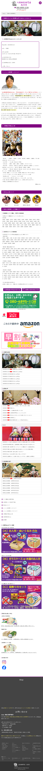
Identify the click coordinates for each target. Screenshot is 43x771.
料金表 (10, 725)
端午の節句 (16, 205)
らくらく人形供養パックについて (9, 508)
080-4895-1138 (22, 8)
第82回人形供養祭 (11, 485)
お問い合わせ (14, 744)
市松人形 (36, 205)
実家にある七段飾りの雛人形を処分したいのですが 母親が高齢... (18, 449)
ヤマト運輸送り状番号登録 (8, 499)
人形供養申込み (4, 747)
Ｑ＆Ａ (13, 743)
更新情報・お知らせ (5, 743)
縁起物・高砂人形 (26, 205)
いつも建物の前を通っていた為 (13, 410)
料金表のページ (18, 234)
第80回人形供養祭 (11, 490)
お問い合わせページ (9, 737)
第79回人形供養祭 (10, 492)
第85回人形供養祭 (12, 478)
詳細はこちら (38, 184)
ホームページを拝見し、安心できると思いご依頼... (16, 405)
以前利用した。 (9, 417)
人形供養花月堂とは (7, 516)
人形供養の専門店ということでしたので (14, 412)
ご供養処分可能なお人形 (8, 513)
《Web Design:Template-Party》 (21, 769)
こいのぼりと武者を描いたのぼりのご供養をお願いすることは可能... (19, 442)
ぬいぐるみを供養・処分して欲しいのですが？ (14, 454)
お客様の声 (3, 748)
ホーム (4, 13)
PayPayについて (6, 505)
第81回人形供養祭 (11, 488)
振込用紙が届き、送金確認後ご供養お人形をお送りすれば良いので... (19, 444)
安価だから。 (9, 408)
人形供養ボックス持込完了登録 (9, 502)
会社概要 (5, 519)
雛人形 (6, 205)
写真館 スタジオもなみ (36, 758)
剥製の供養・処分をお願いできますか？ (13, 451)
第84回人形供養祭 (11, 480)
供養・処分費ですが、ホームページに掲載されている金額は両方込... (19, 446)
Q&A (10, 727)
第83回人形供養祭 (11, 483)
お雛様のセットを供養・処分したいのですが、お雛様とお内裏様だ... (19, 456)
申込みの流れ (13, 723)
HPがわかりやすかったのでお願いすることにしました (17, 415)
